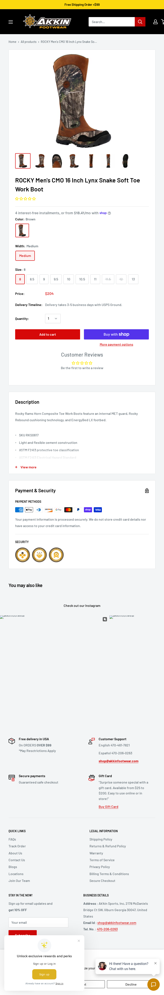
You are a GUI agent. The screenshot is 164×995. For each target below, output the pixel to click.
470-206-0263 (107, 929)
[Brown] (22, 230)
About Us (15, 853)
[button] (25, 199)
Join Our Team (19, 880)
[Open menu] (11, 22)
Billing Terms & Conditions (109, 874)
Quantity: (22, 318)
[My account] (155, 21)
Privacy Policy (99, 867)
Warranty (96, 853)
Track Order (17, 846)
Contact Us (17, 860)
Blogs (13, 867)
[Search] (140, 21)
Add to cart (47, 334)
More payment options (116, 344)
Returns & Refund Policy (107, 846)
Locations (16, 874)
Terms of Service (102, 860)
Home (12, 42)
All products (29, 42)
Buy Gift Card (108, 806)
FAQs (12, 839)
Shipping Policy (100, 839)
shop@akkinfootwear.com (116, 923)
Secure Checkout (102, 880)
